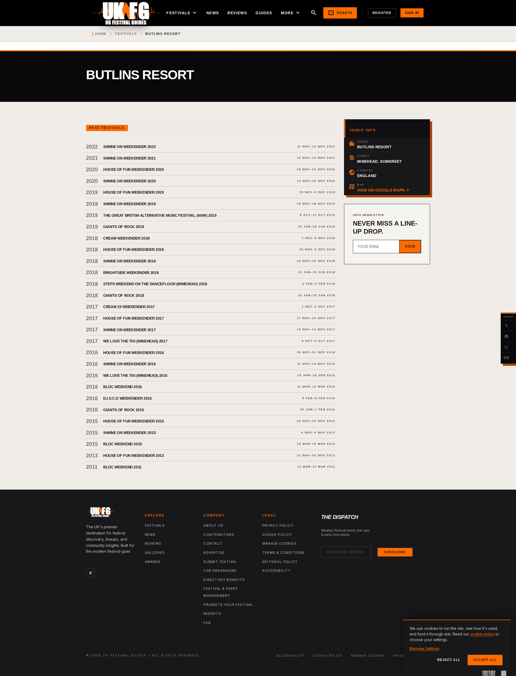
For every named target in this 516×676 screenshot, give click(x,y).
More (291, 13)
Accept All (485, 660)
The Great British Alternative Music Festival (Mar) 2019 (160, 215)
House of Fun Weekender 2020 (133, 169)
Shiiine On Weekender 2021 (129, 158)
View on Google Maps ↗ (383, 190)
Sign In (412, 13)
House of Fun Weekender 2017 (133, 318)
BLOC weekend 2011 (122, 467)
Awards (152, 562)
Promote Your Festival (228, 605)
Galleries (155, 553)
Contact (212, 543)
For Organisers (219, 571)
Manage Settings (424, 648)
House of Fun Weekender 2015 (133, 421)
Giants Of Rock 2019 (123, 227)
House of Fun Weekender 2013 (133, 455)
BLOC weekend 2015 (122, 444)
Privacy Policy (277, 525)
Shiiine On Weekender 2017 (129, 330)
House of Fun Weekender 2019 (133, 192)
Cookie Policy (277, 535)
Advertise (213, 553)
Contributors (218, 535)
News (212, 13)
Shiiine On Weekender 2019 (129, 204)
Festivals (182, 13)
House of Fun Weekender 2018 (133, 249)
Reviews (237, 13)
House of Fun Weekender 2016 (133, 352)
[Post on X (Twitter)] (506, 325)
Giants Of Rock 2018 (123, 295)
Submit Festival (220, 562)
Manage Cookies (279, 543)
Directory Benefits (224, 580)
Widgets (212, 614)
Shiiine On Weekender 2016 (129, 364)
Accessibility (276, 571)
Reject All (448, 660)
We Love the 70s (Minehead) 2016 (135, 375)
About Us (213, 525)
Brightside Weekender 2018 (131, 272)
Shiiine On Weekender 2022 (129, 146)
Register (382, 13)
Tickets (340, 13)
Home (101, 34)
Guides (264, 13)
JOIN (410, 246)
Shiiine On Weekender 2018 (129, 261)
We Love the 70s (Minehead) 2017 (135, 341)
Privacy (401, 655)
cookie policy (482, 634)
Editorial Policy (280, 562)
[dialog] (457, 645)
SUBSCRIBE (395, 552)
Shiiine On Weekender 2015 (129, 433)
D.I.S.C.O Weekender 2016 (127, 398)
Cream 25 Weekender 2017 (129, 307)
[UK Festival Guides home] (111, 513)
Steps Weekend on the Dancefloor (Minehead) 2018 (155, 284)
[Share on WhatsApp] (506, 347)
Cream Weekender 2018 (126, 238)
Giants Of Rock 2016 (123, 410)
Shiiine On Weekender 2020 (129, 181)
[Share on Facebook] (506, 336)
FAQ (207, 623)
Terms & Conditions (283, 553)
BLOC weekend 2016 (122, 387)
